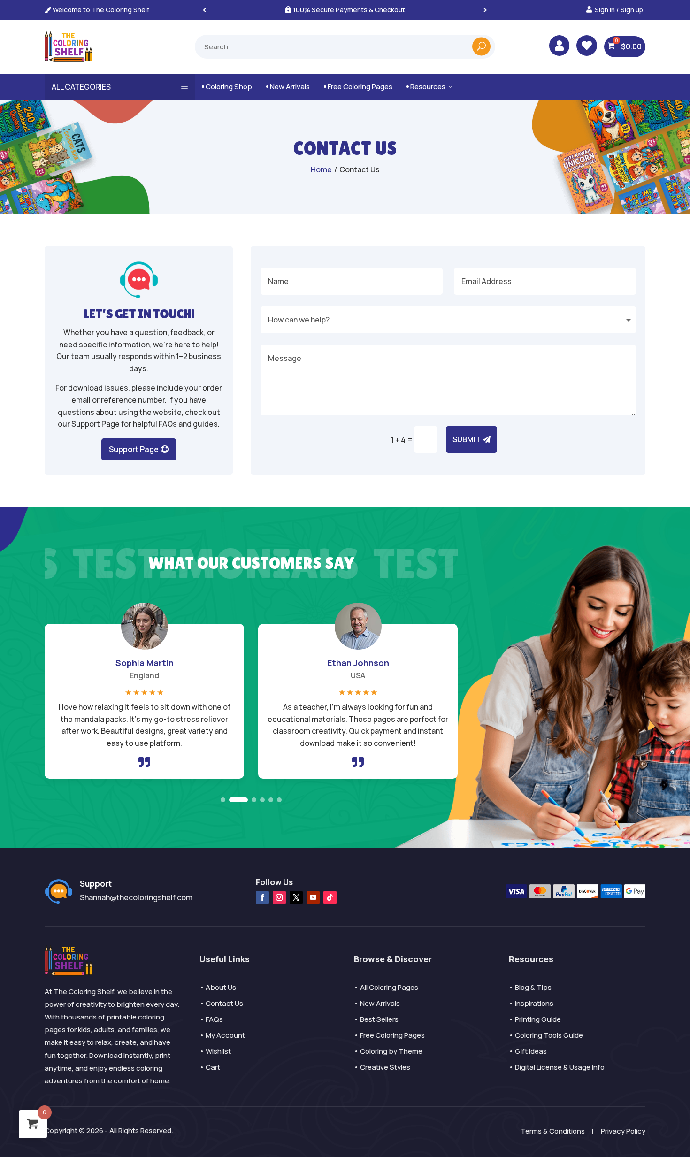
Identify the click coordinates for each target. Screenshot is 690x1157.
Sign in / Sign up (619, 9)
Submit (466, 439)
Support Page (134, 449)
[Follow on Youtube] (313, 897)
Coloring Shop (227, 87)
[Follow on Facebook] (262, 897)
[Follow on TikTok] (330, 897)
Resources (430, 87)
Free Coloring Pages (358, 87)
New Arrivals (288, 87)
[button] (485, 9)
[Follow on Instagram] (279, 897)
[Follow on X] (296, 897)
